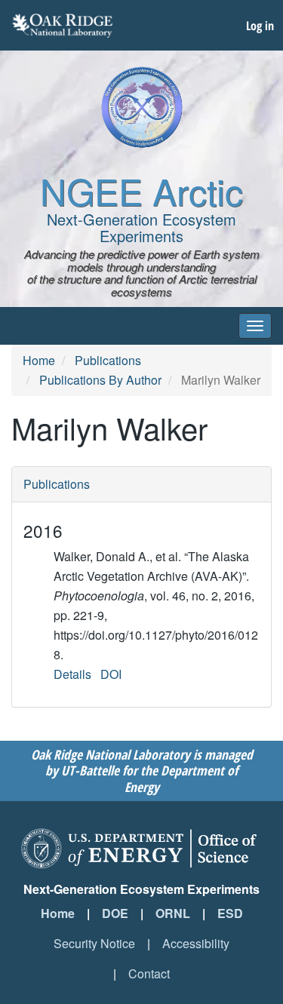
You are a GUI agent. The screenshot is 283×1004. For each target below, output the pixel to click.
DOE (115, 913)
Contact (149, 973)
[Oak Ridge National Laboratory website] (62, 25)
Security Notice (94, 943)
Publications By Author (100, 379)
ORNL (172, 913)
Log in (260, 25)
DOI (111, 674)
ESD (230, 913)
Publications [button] (56, 484)
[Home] (141, 107)
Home (39, 360)
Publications (108, 360)
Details (72, 674)
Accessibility (195, 943)
